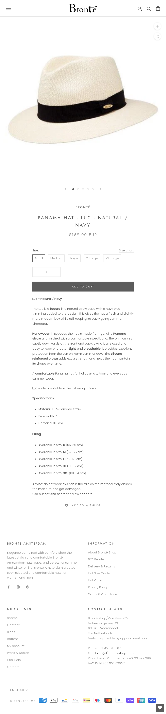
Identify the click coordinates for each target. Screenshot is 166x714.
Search (12, 618)
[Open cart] (158, 8)
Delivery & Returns (101, 566)
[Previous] (65, 189)
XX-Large (112, 258)
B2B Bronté (96, 559)
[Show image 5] (93, 189)
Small (39, 258)
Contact (13, 625)
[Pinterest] (27, 586)
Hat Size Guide (99, 573)
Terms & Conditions (102, 594)
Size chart (126, 250)
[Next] (100, 189)
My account (15, 646)
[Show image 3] (83, 189)
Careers (13, 667)
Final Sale (14, 660)
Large (74, 258)
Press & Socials (18, 653)
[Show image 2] (78, 189)
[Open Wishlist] (160, 708)
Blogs (11, 632)
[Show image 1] (73, 189)
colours (91, 388)
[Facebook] (8, 586)
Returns (12, 639)
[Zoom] (157, 26)
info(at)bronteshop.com (115, 653)
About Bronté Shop (102, 552)
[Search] (149, 8)
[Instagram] (18, 586)
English (17, 690)
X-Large (92, 258)
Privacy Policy (97, 587)
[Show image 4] (88, 189)
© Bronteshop (22, 701)
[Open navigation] (8, 8)
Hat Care (95, 580)
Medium (56, 258)
